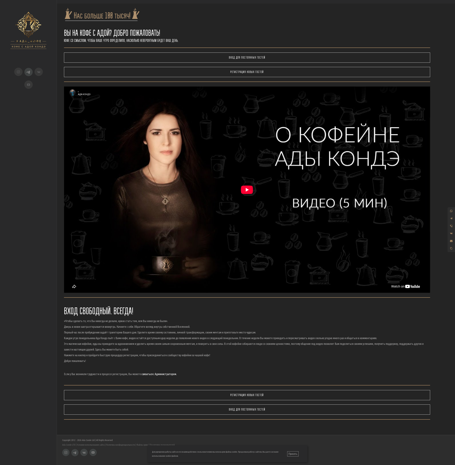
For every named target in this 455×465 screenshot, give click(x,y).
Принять (292, 454)
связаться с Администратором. (159, 374)
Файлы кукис (142, 444)
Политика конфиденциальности (120, 444)
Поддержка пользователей (162, 444)
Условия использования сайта (91, 444)
